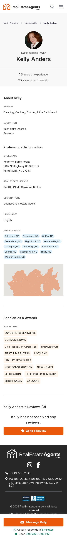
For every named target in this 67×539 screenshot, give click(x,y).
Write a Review (36, 431)
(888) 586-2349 (20, 473)
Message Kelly (36, 522)
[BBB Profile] (37, 498)
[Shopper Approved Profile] (26, 498)
